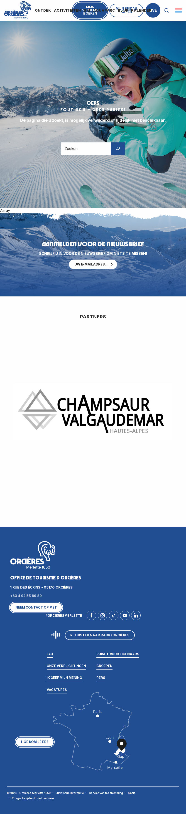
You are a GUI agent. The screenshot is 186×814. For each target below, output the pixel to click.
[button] (167, 10)
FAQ (50, 654)
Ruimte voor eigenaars (117, 654)
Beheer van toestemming (106, 793)
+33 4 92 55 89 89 (26, 596)
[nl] (179, 10)
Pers (100, 678)
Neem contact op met (36, 607)
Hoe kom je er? (35, 742)
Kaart (131, 793)
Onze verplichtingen (66, 666)
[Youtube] (125, 616)
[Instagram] (102, 616)
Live (153, 10)
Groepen (104, 666)
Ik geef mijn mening (64, 678)
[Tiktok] (113, 616)
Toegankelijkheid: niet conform (33, 798)
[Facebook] (91, 616)
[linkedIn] (136, 616)
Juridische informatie (70, 793)
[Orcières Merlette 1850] (17, 9)
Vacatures (57, 690)
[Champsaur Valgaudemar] (93, 412)
